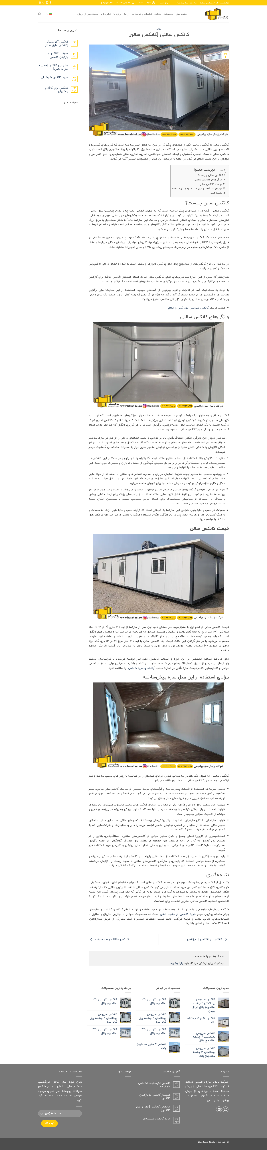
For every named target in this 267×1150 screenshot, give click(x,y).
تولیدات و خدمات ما (142, 14)
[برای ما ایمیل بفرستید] (219, 1109)
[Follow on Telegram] (40, 2)
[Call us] (43, 2)
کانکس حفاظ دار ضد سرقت (111, 939)
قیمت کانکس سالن (210, 184)
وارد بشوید (176, 963)
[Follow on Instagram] (47, 2)
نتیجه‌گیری (216, 193)
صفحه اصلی (181, 14)
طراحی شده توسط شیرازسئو (213, 1141)
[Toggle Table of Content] (221, 170)
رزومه (127, 14)
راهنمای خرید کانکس (141, 667)
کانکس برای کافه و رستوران (56, 89)
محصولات (168, 14)
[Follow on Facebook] (50, 2)
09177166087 (106, 3)
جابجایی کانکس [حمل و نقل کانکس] (53, 67)
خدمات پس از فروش (87, 14)
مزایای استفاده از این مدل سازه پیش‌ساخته (197, 188)
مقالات (157, 14)
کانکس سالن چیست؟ (210, 175)
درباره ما (117, 14)
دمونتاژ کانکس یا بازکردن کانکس (57, 55)
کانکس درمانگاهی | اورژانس (205, 939)
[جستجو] (39, 14)
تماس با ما (106, 14)
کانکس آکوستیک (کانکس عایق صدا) (56, 43)
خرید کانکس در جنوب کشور (178, 914)
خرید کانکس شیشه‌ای (54, 77)
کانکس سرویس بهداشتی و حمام (188, 307)
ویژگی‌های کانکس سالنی (208, 180)
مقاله (158, 29)
